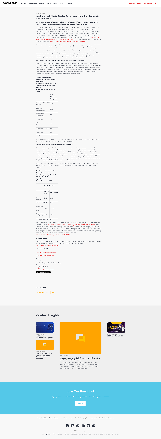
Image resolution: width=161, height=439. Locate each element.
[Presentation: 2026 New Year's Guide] (116, 327)
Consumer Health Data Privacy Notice (76, 434)
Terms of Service (58, 434)
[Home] (10, 4)
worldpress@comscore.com (45, 269)
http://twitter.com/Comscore (46, 252)
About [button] (55, 3)
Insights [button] (41, 3)
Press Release (40, 13)
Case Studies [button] (33, 3)
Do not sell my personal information (99, 434)
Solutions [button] (23, 3)
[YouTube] (88, 426)
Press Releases (53, 418)
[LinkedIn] (72, 426)
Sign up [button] (80, 403)
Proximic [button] (69, 3)
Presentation (40, 334)
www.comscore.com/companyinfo (47, 245)
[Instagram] (83, 426)
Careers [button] (62, 3)
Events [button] (49, 3)
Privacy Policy (46, 434)
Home (38, 418)
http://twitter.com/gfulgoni (45, 255)
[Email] (93, 426)
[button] (132, 4)
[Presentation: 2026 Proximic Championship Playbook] (45, 327)
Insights (45, 418)
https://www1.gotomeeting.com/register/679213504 (67, 41)
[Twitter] (67, 426)
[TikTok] (77, 426)
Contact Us (115, 434)
